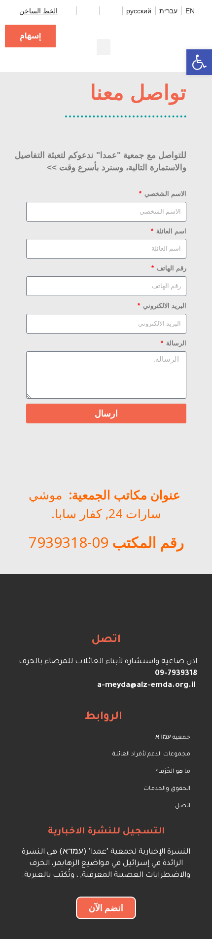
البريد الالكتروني (163, 305)
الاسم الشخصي (164, 193)
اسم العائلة (170, 231)
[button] (103, 47)
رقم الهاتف (170, 268)
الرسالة (175, 343)
